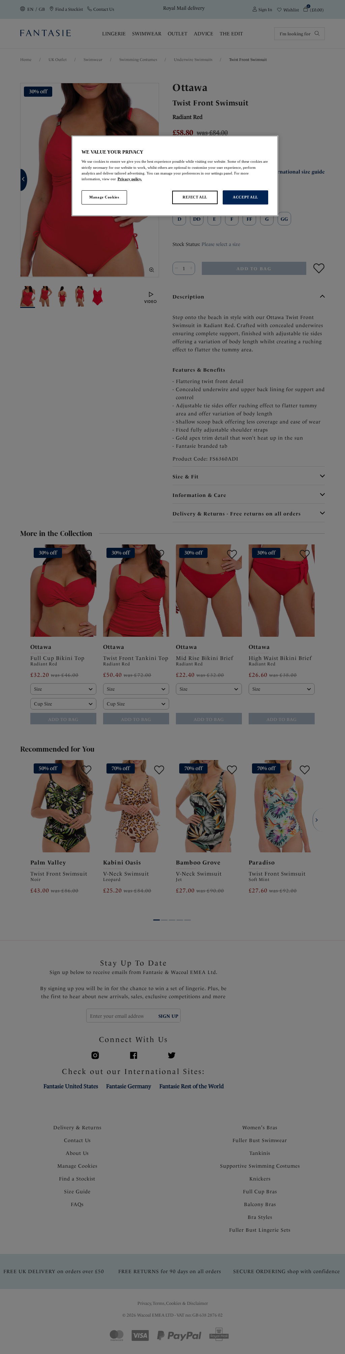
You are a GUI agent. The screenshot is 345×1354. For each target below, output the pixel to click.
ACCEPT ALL (245, 197)
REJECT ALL (195, 197)
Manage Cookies (104, 197)
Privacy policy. (130, 179)
